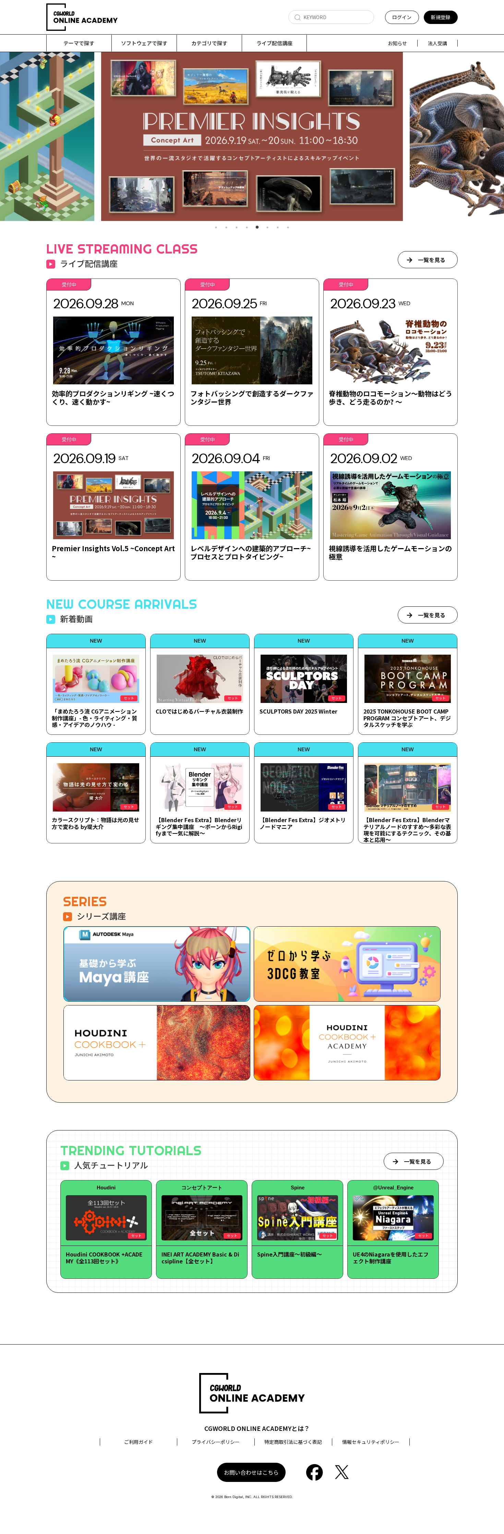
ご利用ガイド (138, 1441)
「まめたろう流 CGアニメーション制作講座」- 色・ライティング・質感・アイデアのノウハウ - (94, 717)
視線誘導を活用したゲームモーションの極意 (390, 552)
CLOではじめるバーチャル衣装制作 (199, 711)
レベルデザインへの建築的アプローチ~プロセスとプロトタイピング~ (250, 552)
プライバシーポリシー (216, 1441)
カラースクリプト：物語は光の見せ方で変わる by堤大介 (95, 823)
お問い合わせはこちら (251, 1472)
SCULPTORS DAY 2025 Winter (298, 711)
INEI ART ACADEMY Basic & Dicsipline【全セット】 (200, 1257)
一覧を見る (431, 260)
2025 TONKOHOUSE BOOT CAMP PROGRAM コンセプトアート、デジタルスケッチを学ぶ (407, 717)
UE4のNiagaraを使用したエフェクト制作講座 (391, 1257)
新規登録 (440, 17)
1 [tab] (216, 227)
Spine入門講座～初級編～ (289, 1254)
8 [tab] (288, 227)
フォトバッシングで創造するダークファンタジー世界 (252, 397)
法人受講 (437, 43)
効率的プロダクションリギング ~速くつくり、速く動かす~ (113, 397)
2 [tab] (226, 227)
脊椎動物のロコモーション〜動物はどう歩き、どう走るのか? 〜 (390, 397)
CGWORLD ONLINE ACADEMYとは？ (257, 1428)
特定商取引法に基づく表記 (293, 1441)
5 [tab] (257, 227)
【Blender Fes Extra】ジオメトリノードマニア (303, 823)
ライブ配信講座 (274, 43)
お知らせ (397, 43)
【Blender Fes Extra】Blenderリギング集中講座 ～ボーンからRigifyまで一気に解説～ (199, 826)
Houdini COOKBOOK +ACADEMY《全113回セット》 (104, 1257)
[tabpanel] (252, 136)
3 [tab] (236, 227)
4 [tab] (246, 227)
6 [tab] (267, 227)
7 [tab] (277, 227)
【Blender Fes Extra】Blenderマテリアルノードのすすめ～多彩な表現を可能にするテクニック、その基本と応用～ (407, 830)
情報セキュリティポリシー (370, 1441)
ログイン (401, 17)
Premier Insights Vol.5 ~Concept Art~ (113, 552)
